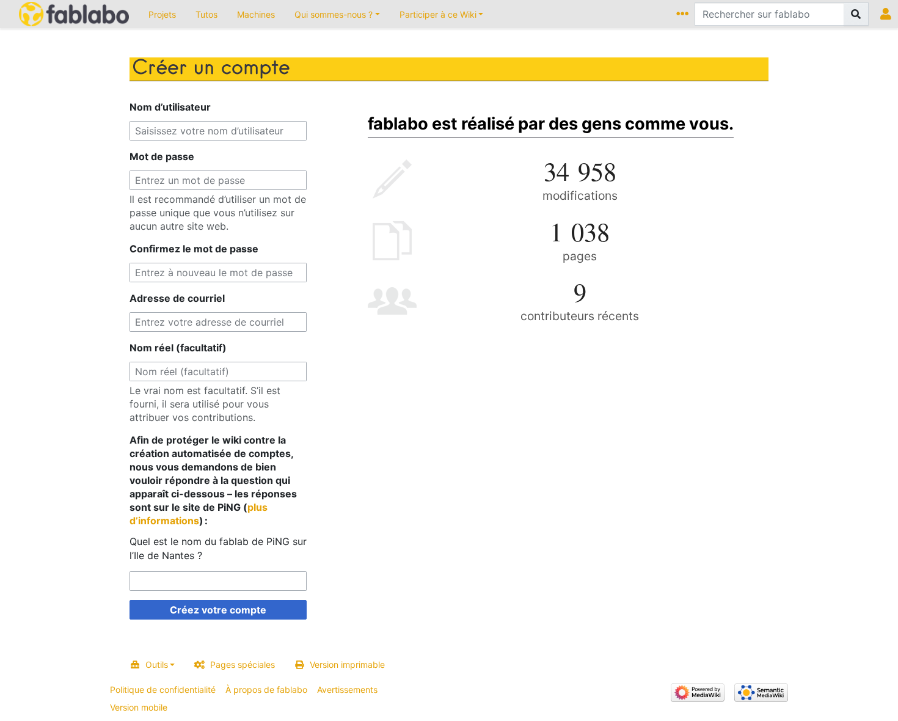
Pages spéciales (242, 664)
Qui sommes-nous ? (333, 14)
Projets (162, 14)
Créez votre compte (218, 610)
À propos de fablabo (266, 689)
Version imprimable (347, 664)
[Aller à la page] (856, 14)
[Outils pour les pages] (684, 14)
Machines (256, 14)
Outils (156, 664)
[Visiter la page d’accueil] (74, 15)
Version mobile (138, 707)
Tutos (206, 14)
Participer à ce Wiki (438, 14)
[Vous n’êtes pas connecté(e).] (888, 14)
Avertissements (347, 689)
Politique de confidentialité (163, 689)
